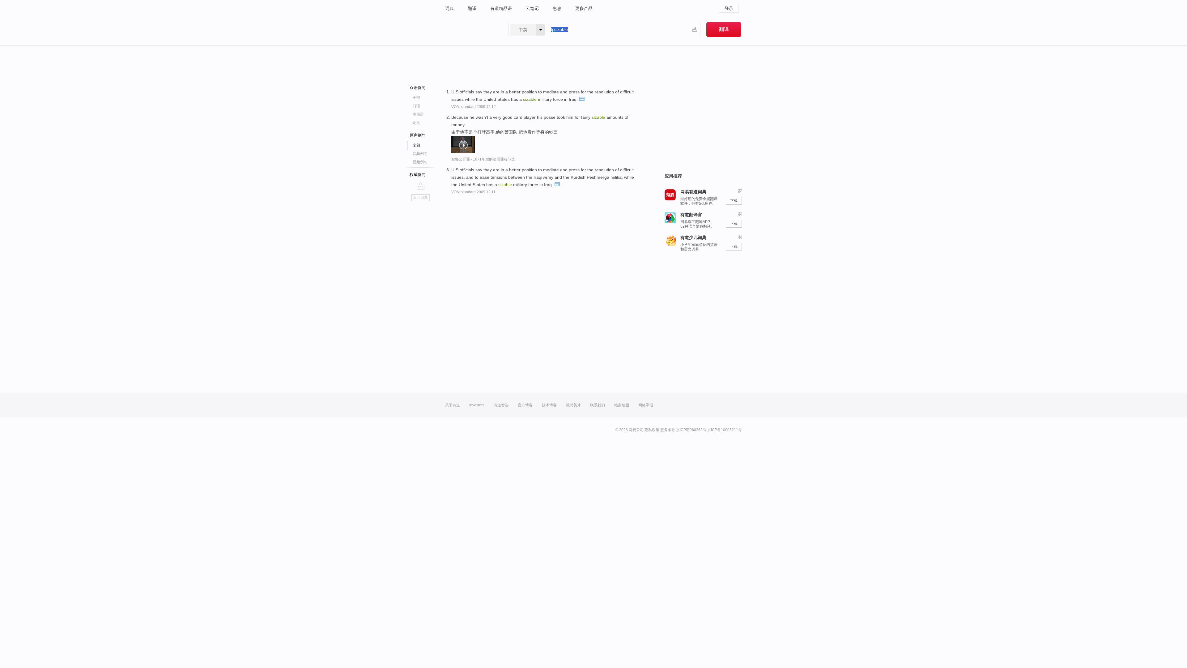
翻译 (472, 8)
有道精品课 (501, 8)
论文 (416, 123)
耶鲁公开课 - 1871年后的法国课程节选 (483, 159)
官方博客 (525, 405)
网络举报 (645, 405)
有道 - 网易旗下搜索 (470, 29)
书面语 (418, 114)
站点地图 (621, 405)
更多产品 (584, 8)
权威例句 (418, 174)
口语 (416, 106)
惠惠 (557, 8)
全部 (416, 98)
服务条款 (667, 430)
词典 (449, 8)
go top (420, 186)
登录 (729, 8)
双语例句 (418, 87)
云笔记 (532, 8)
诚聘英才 (573, 405)
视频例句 (420, 162)
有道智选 (501, 405)
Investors (476, 405)
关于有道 (452, 405)
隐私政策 (652, 430)
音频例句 (420, 154)
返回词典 (420, 197)
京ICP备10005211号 (724, 430)
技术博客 (549, 405)
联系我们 (597, 405)
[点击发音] (582, 98)
